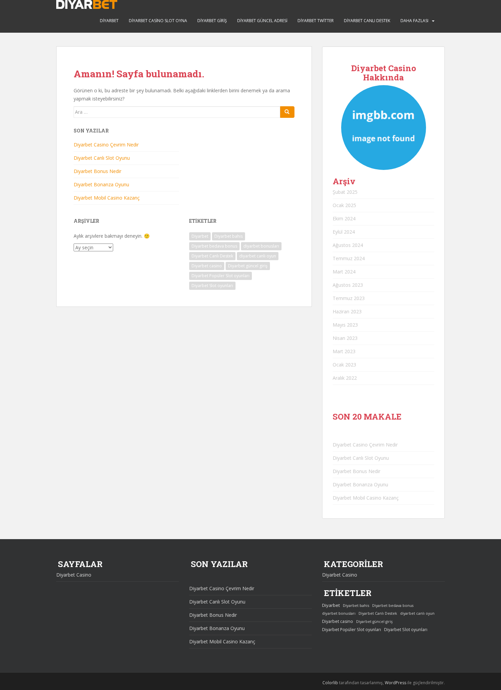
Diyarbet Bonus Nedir (97, 171)
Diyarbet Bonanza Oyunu (101, 184)
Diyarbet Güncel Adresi (262, 20)
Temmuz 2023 (349, 298)
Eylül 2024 (344, 232)
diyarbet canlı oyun (257, 256)
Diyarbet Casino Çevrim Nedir (106, 144)
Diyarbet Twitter (316, 20)
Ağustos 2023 (348, 285)
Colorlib (330, 683)
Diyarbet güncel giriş (248, 266)
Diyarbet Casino (73, 574)
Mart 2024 (344, 271)
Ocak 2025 (344, 205)
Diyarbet (109, 20)
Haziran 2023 (347, 311)
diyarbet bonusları (261, 246)
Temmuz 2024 (349, 258)
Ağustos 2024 (348, 245)
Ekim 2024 (344, 218)
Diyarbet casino (207, 266)
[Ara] (287, 112)
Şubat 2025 (345, 192)
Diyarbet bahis (228, 236)
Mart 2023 (344, 351)
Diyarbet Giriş (212, 20)
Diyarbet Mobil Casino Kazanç (107, 197)
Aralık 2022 (345, 378)
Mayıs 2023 (345, 325)
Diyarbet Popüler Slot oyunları (220, 276)
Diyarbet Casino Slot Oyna (158, 20)
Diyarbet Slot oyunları (212, 285)
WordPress (395, 683)
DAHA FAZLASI (414, 20)
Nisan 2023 (345, 338)
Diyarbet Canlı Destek (367, 20)
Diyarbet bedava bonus (214, 246)
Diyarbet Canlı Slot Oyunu (102, 158)
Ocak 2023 (344, 364)
